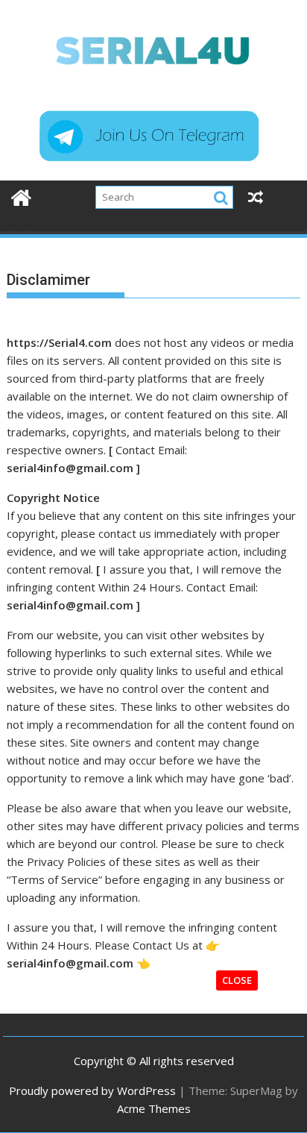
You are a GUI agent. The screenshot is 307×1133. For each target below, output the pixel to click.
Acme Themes (154, 1108)
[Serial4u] (21, 196)
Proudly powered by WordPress (92, 1090)
